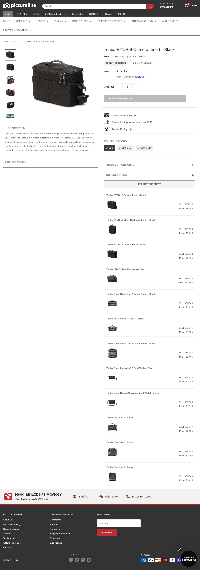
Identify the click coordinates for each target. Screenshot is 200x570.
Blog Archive (56, 543)
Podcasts (7, 547)
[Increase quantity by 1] (135, 86)
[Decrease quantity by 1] (119, 86)
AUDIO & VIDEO (170, 21)
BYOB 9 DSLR (125, 148)
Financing (55, 538)
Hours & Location (11, 529)
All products (16, 41)
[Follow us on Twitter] (77, 560)
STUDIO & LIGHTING (142, 21)
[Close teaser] (179, 549)
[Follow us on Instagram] (83, 560)
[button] (189, 559)
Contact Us (55, 519)
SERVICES (77, 14)
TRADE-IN (94, 14)
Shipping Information (60, 533)
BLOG (36, 14)
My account (166, 6)
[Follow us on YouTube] (89, 560)
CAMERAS (21, 21)
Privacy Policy (57, 529)
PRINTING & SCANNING (15, 30)
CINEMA (58, 21)
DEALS (108, 14)
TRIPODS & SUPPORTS (110, 21)
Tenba (107, 56)
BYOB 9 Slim (144, 148)
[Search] (150, 6)
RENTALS (22, 14)
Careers (7, 533)
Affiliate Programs (12, 543)
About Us (7, 519)
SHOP (8, 14)
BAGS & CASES (80, 21)
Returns (54, 524)
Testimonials (9, 538)
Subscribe (107, 532)
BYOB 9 (109, 148)
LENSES (40, 21)
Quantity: (109, 86)
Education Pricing (11, 524)
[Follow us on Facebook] (71, 560)
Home (5, 41)
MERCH (122, 14)
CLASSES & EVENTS (55, 14)
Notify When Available (120, 98)
